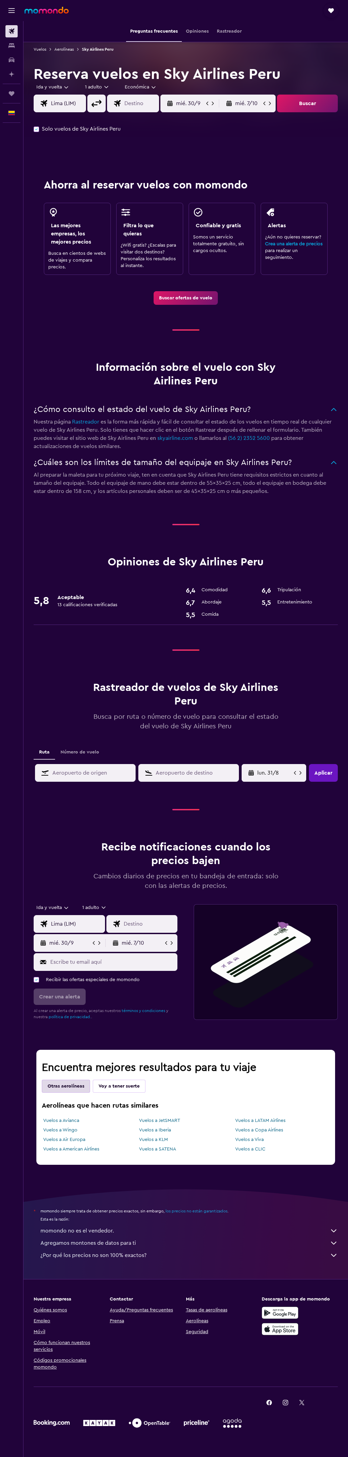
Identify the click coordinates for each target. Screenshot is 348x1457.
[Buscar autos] (11, 60)
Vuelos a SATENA (157, 1149)
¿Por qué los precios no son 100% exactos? (93, 1255)
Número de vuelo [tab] (79, 752)
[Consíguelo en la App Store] (280, 1329)
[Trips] (11, 93)
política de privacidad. (70, 1017)
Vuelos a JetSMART (159, 1120)
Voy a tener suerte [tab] (119, 1086)
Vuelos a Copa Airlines (259, 1130)
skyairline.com (175, 438)
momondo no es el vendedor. (77, 1231)
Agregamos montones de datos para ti (88, 1243)
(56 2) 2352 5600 (249, 438)
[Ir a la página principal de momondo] (46, 10)
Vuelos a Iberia (155, 1130)
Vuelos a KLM (153, 1139)
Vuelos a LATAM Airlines (260, 1120)
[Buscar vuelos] (11, 31)
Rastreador (85, 422)
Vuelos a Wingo (60, 1130)
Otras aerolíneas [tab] (66, 1086)
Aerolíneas (64, 49)
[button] (11, 10)
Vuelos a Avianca (61, 1120)
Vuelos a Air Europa (64, 1139)
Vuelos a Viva (249, 1139)
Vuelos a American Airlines (71, 1149)
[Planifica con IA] (11, 74)
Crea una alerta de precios (294, 244)
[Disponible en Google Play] (280, 1313)
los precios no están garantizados (196, 1211)
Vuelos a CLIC (250, 1149)
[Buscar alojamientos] (11, 45)
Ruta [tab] (44, 752)
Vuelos (40, 49)
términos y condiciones (143, 1011)
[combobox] (140, 87)
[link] (186, 298)
